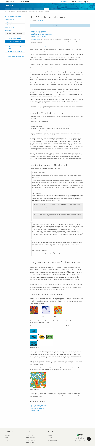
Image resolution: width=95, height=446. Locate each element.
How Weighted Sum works (14, 44)
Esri (87, 1)
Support (6, 440)
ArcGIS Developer (30, 440)
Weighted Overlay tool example (38, 36)
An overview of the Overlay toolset (13, 16)
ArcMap (27, 1)
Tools (46, 9)
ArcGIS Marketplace (31, 444)
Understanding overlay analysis (15, 36)
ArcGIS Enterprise (30, 437)
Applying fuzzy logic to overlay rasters (15, 47)
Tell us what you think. (80, 440)
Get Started (15, 9)
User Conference (52, 439)
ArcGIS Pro (21, 1)
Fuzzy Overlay (8, 22)
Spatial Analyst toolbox (22, 11)
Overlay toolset (32, 11)
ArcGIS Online (29, 434)
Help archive (40, 20)
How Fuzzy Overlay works (13, 54)
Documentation (8, 439)
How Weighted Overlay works (14, 41)
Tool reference (12, 11)
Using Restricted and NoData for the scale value (42, 34)
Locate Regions (8, 24)
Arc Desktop (9, 1)
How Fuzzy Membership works (15, 51)
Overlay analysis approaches (14, 38)
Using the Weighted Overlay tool (38, 31)
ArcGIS (27, 439)
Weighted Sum (8, 30)
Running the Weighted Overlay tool (39, 33)
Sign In (74, 1)
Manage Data (38, 9)
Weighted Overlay (9, 27)
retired (40, 25)
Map (23, 9)
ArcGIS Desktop (30, 435)
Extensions (54, 9)
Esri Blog (50, 437)
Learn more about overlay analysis (39, 46)
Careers (50, 435)
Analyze (29, 9)
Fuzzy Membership (9, 19)
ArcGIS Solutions (30, 442)
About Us (50, 434)
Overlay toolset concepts (43, 11)
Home (7, 9)
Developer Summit (52, 440)
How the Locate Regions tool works (16, 56)
